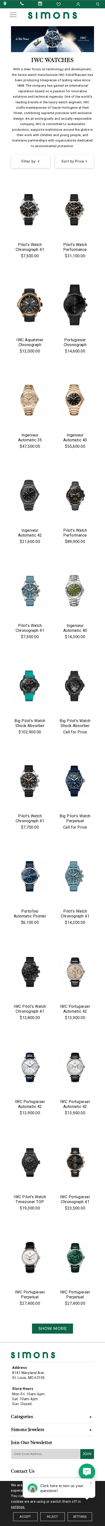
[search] (98, 4)
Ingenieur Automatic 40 (75, 437)
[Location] (5, 4)
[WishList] (59, 4)
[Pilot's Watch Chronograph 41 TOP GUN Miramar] (75, 876)
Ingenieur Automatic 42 (30, 533)
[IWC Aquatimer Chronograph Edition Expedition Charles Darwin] (30, 305)
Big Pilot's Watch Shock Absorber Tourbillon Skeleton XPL (75, 728)
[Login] (78, 4)
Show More (52, 1328)
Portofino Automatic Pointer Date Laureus (30, 916)
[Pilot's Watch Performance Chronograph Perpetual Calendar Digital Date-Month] (75, 495)
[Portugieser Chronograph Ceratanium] (75, 305)
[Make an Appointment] (40, 4)
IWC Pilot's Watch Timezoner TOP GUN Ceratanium (30, 1202)
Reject (52, 1516)
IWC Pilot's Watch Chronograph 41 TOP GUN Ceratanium (30, 1013)
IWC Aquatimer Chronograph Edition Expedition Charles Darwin (29, 347)
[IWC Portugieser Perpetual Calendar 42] (30, 1257)
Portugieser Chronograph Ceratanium (75, 345)
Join (87, 1454)
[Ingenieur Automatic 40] (75, 400)
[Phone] (22, 4)
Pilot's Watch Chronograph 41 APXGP (30, 249)
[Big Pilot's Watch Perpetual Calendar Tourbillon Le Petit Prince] (75, 781)
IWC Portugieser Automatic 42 (75, 1009)
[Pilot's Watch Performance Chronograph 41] (75, 210)
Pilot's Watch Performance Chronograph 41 (75, 249)
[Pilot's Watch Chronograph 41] (30, 591)
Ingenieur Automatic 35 (30, 437)
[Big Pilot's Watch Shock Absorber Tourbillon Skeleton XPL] (75, 686)
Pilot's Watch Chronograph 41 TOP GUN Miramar (75, 916)
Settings (80, 1516)
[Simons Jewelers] (52, 15)
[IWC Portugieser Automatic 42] (75, 971)
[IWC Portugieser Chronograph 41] (75, 1162)
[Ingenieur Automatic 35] (30, 400)
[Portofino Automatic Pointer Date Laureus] (30, 876)
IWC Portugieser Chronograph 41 (75, 1199)
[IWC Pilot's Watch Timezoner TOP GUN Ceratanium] (30, 1162)
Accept (25, 1516)
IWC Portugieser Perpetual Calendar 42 (30, 1297)
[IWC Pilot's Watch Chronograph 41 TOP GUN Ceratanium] (30, 971)
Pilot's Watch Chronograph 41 (30, 628)
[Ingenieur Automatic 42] (30, 495)
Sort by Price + (74, 161)
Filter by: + (30, 161)
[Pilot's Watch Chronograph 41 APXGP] (30, 210)
